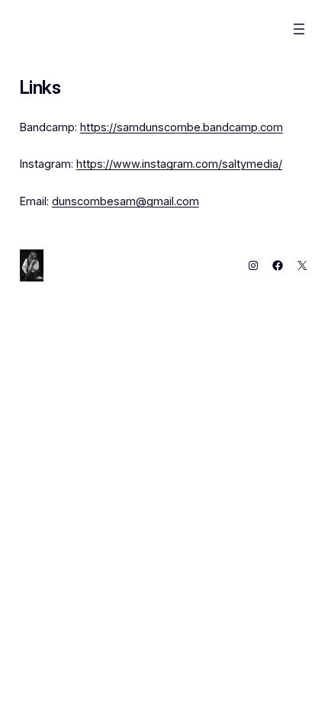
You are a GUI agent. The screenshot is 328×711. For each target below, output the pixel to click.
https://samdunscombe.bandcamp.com (181, 127)
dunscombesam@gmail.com (125, 201)
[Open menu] (299, 29)
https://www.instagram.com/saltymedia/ (179, 163)
